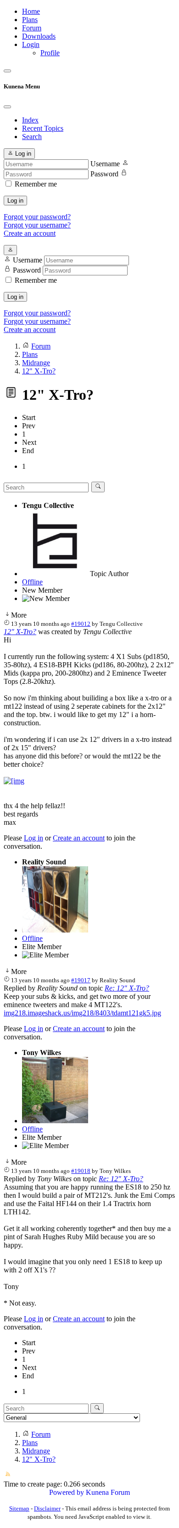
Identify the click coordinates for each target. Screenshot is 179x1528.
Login (30, 44)
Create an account (30, 233)
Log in (15, 200)
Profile (50, 53)
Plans (30, 19)
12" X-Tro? (20, 632)
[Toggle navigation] (7, 71)
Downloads (39, 36)
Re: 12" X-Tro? (127, 988)
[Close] (7, 106)
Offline (32, 582)
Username (105, 164)
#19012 (80, 623)
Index (30, 120)
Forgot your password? (37, 217)
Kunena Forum (108, 1492)
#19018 (80, 1170)
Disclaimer (47, 1508)
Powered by (66, 1492)
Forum (31, 28)
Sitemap (19, 1508)
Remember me (36, 184)
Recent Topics (42, 128)
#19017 (80, 980)
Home (31, 11)
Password (104, 174)
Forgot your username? (37, 225)
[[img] (14, 781)
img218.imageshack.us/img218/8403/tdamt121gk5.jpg (82, 1013)
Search (32, 136)
